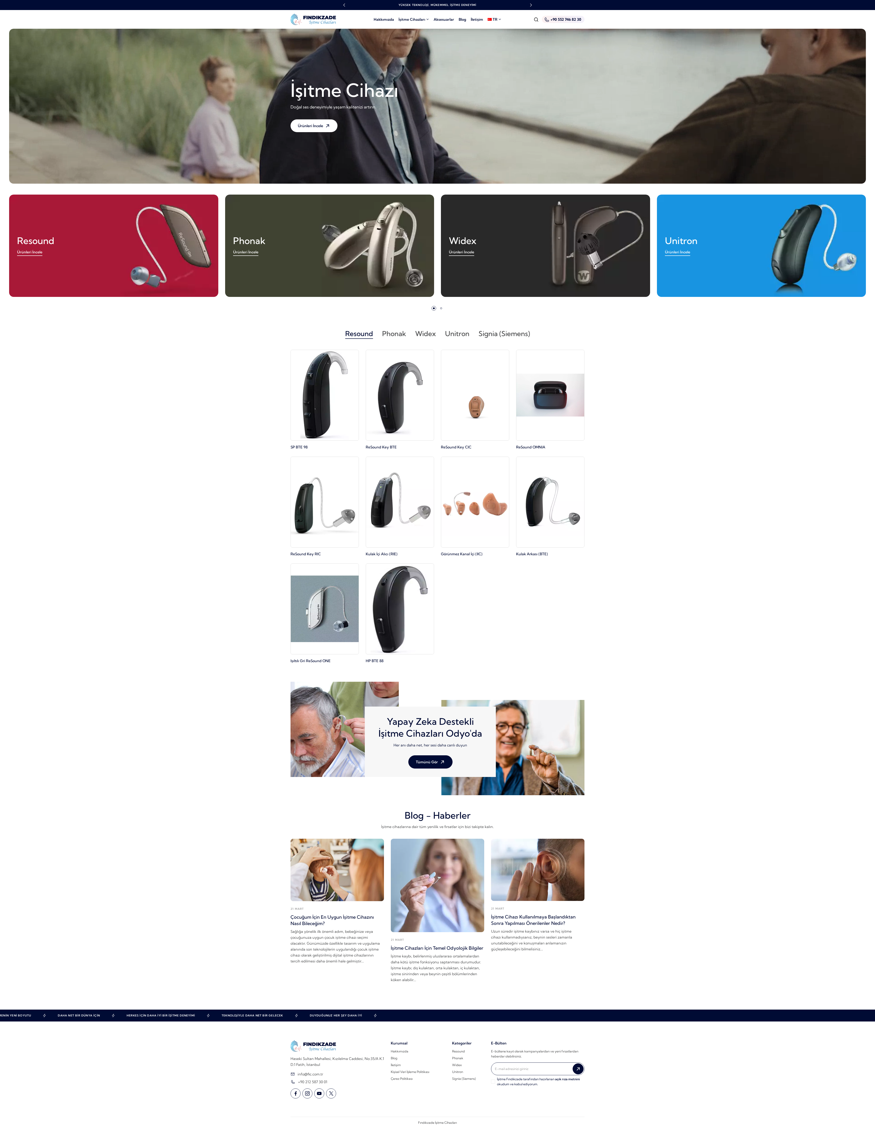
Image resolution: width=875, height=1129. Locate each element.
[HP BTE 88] (400, 609)
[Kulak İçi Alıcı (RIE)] (400, 502)
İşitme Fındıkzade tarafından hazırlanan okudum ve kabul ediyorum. (538, 1081)
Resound (35, 240)
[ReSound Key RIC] (325, 502)
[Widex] (545, 246)
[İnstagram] (307, 1093)
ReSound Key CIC (456, 447)
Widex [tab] (425, 333)
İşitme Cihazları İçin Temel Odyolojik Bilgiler (437, 948)
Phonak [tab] (394, 333)
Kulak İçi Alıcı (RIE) (381, 554)
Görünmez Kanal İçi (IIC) (461, 554)
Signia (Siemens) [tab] (504, 333)
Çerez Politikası (402, 1079)
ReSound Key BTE (381, 447)
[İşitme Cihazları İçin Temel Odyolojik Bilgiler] (437, 885)
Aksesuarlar (444, 19)
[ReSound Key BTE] (400, 395)
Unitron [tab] (457, 333)
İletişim (477, 19)
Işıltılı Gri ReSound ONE (311, 660)
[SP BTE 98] (325, 395)
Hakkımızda (384, 19)
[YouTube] (319, 1093)
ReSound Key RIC (306, 554)
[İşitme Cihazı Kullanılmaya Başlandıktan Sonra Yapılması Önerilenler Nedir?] (537, 870)
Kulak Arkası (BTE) (532, 554)
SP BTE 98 (299, 447)
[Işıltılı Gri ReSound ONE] (325, 609)
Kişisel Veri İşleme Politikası (410, 1072)
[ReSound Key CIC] (475, 395)
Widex (462, 240)
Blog (462, 19)
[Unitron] (761, 246)
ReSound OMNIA (530, 447)
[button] (344, 5)
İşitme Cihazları (412, 19)
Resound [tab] (359, 333)
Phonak (249, 240)
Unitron (681, 240)
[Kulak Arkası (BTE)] (550, 502)
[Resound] (113, 246)
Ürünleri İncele (29, 252)
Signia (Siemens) (464, 1079)
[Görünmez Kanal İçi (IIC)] (475, 502)
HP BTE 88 (374, 660)
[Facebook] (296, 1093)
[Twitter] (331, 1093)
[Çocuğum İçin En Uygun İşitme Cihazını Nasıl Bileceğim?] (337, 870)
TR (495, 19)
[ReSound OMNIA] (550, 395)
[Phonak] (329, 246)
